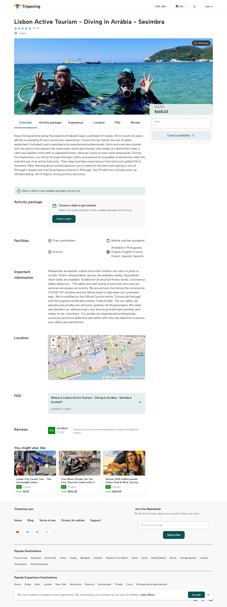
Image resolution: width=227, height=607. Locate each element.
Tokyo (63, 557)
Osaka (73, 557)
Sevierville (50, 557)
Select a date (64, 218)
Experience (75, 122)
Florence (90, 584)
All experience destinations (151, 584)
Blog (30, 520)
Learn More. (147, 594)
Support (95, 520)
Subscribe (173, 535)
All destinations (39, 564)
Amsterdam (104, 584)
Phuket (119, 584)
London (204, 557)
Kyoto (144, 557)
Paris (37, 584)
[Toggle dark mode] (194, 6)
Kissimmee (20, 557)
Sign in (209, 6)
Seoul (135, 557)
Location (99, 122)
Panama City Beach (117, 557)
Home (18, 520)
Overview (25, 122)
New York (61, 584)
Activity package (50, 122)
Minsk (173, 557)
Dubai (27, 584)
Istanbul (97, 557)
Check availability (178, 135)
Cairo (129, 584)
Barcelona (75, 584)
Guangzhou (20, 564)
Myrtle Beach (158, 557)
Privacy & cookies (73, 520)
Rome (17, 584)
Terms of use (47, 520)
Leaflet (109, 378)
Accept (196, 594)
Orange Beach (188, 557)
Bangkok (85, 557)
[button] (95, 354)
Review (135, 122)
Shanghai (36, 557)
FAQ (117, 122)
